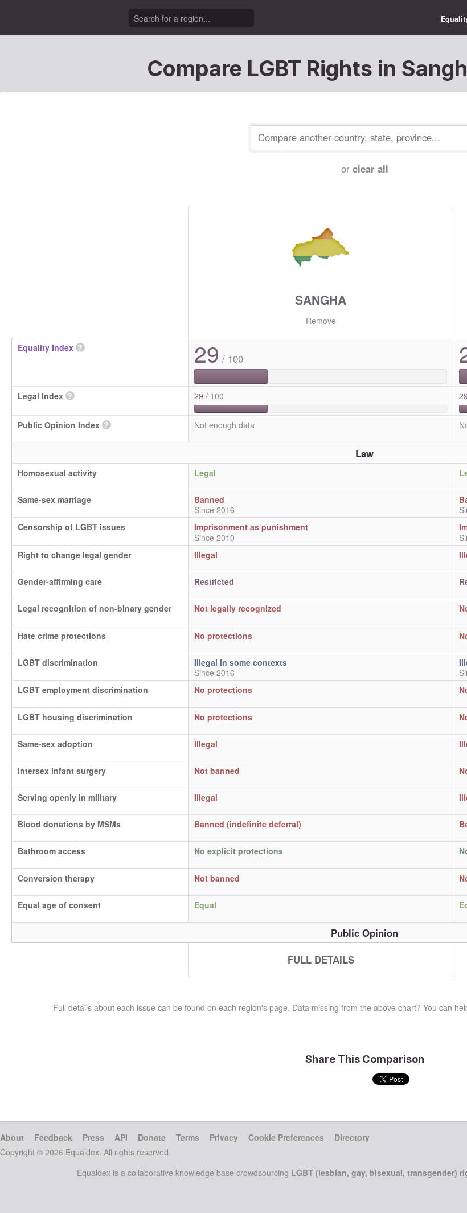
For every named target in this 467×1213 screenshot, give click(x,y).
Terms (187, 1137)
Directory (352, 1137)
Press (93, 1137)
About (12, 1137)
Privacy (224, 1137)
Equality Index (45, 347)
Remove (321, 320)
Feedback (53, 1137)
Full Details (321, 959)
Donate (152, 1137)
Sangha (320, 299)
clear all (370, 168)
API (121, 1137)
